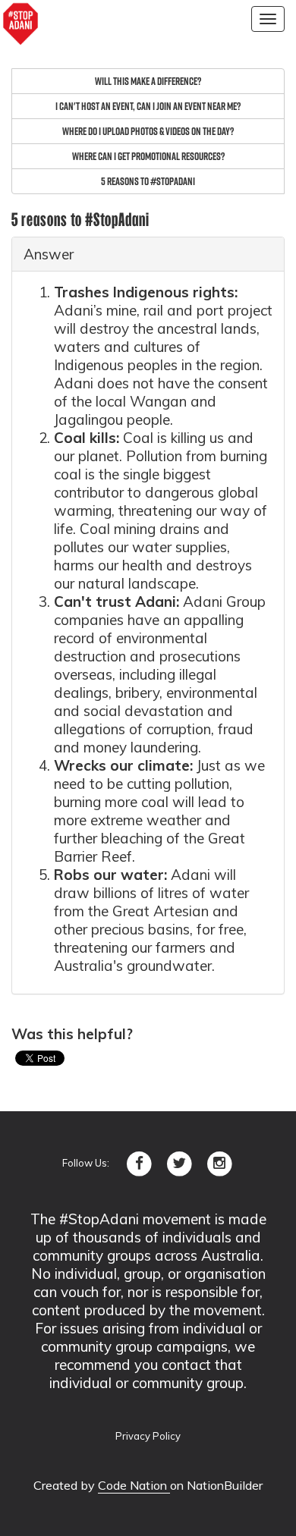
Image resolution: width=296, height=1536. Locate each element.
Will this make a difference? (148, 81)
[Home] (20, 24)
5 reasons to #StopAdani (148, 181)
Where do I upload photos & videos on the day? (148, 131)
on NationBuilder (216, 1485)
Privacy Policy (148, 1436)
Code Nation (134, 1485)
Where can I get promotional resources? (148, 156)
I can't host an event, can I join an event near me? (148, 106)
